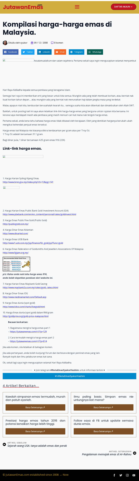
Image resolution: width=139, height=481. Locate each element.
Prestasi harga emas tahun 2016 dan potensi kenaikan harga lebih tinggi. (35, 422)
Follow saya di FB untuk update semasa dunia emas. (103, 422)
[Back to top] (132, 474)
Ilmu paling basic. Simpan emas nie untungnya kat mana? (103, 398)
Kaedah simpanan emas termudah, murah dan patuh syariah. (35, 398)
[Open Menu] (77, 7)
